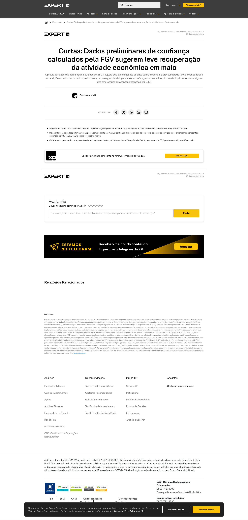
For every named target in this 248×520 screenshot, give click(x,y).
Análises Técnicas (53, 406)
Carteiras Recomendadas (98, 392)
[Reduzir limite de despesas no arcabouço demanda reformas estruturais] (224, 295)
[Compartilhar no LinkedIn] (139, 112)
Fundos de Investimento (56, 413)
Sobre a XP (131, 386)
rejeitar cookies (176, 509)
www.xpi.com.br (79, 353)
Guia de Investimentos (56, 392)
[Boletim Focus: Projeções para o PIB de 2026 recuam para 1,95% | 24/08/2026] (104, 295)
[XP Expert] (57, 5)
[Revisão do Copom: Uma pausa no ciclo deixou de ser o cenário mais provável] (69, 295)
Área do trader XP (135, 419)
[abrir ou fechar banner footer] (240, 505)
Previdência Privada (54, 426)
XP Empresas (133, 413)
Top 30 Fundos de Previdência (100, 413)
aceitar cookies (206, 509)
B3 (51, 498)
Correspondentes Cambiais (91, 500)
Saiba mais (135, 511)
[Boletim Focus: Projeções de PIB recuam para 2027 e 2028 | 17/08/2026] (190, 295)
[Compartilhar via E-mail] (146, 112)
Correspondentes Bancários (126, 500)
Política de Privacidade (138, 399)
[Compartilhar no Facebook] (116, 112)
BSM (62, 498)
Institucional (132, 392)
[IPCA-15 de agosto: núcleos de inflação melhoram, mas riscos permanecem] (86, 295)
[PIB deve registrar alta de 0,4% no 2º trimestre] (155, 295)
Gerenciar (118, 511)
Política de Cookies (136, 406)
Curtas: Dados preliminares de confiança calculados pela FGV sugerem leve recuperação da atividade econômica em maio (122, 22)
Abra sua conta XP (193, 5)
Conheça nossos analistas (180, 385)
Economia (56, 22)
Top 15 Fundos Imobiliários (99, 386)
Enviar (186, 213)
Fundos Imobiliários (54, 386)
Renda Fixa (50, 419)
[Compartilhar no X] (124, 112)
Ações (47, 399)
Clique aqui (182, 156)
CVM (74, 498)
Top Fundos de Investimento (99, 406)
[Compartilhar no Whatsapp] (131, 112)
